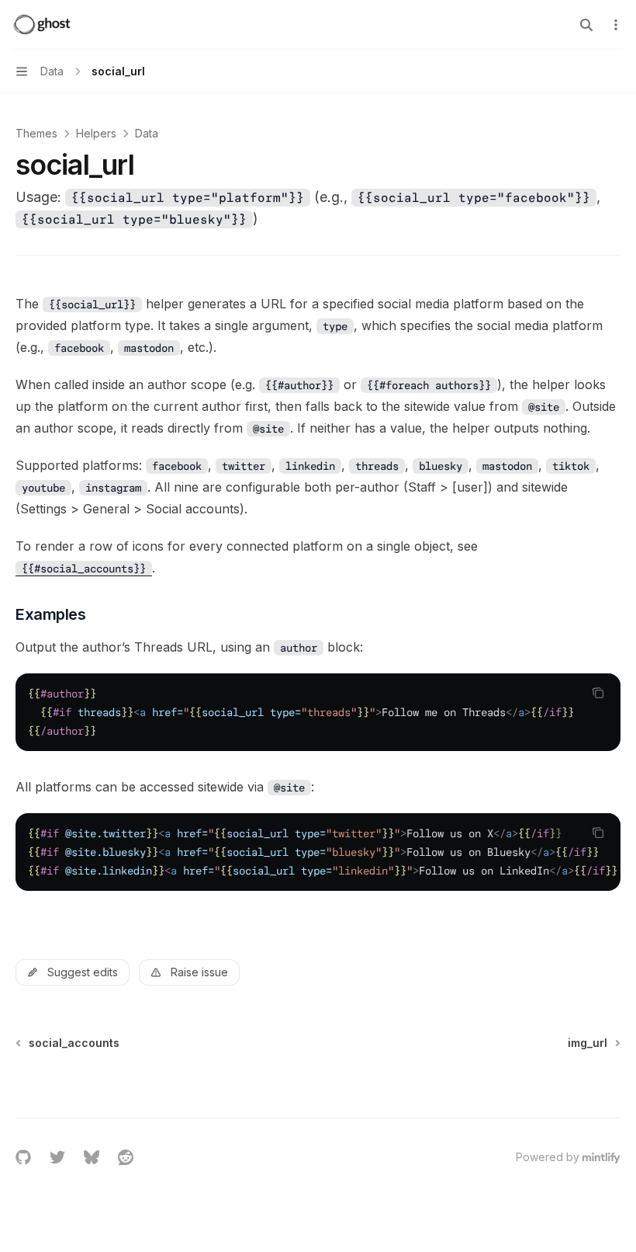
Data (146, 133)
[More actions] (616, 25)
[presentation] (318, 712)
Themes (36, 133)
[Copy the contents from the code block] (598, 693)
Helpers (96, 133)
